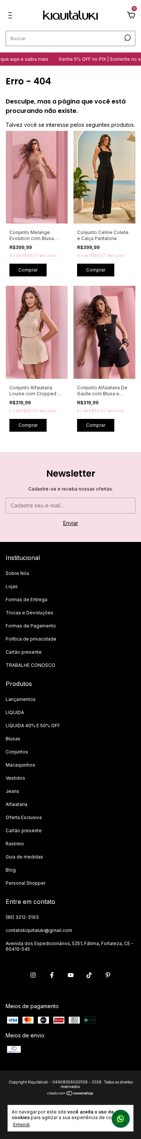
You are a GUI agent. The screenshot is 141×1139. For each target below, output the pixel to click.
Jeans (12, 791)
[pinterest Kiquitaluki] (108, 975)
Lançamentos (21, 699)
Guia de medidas (24, 857)
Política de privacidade (31, 639)
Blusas (13, 738)
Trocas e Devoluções (29, 612)
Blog (11, 870)
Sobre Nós (17, 573)
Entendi (21, 1124)
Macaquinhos (20, 765)
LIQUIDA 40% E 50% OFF (33, 725)
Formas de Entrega (26, 599)
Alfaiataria (16, 804)
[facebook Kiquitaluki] (52, 975)
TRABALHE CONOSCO (30, 665)
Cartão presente (24, 652)
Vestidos (15, 778)
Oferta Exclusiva (24, 817)
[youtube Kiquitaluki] (71, 975)
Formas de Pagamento (31, 626)
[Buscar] (126, 38)
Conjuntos (17, 752)
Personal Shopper (25, 883)
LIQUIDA (15, 712)
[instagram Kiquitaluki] (33, 975)
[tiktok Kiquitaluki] (89, 975)
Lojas (12, 586)
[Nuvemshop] (70, 1094)
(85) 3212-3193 (22, 917)
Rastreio (15, 843)
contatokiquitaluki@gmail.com (39, 930)
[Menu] (11, 16)
